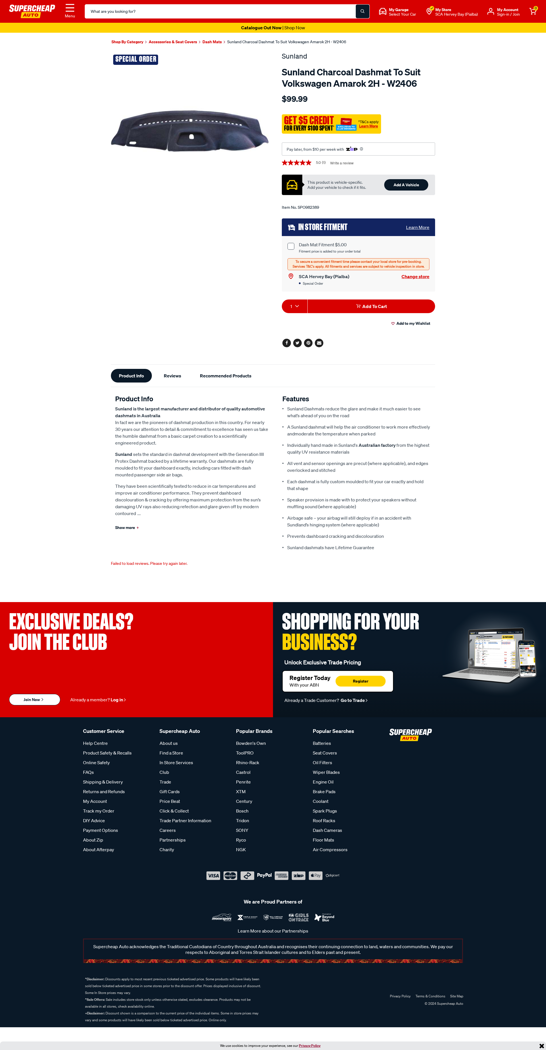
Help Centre (95, 743)
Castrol (243, 772)
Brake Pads (324, 791)
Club (164, 772)
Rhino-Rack (247, 762)
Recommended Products (225, 376)
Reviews (172, 376)
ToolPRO (245, 753)
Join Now (32, 699)
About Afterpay (98, 849)
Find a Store (171, 753)
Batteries (322, 743)
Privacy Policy (309, 1045)
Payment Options (100, 830)
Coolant (320, 801)
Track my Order (98, 811)
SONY (242, 830)
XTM (241, 791)
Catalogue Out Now (273, 27)
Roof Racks (324, 820)
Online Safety (96, 762)
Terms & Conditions (430, 996)
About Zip (93, 840)
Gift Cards (170, 791)
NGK (241, 849)
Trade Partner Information (185, 820)
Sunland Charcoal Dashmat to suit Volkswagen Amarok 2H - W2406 (286, 41)
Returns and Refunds (104, 791)
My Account (95, 801)
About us (169, 743)
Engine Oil (323, 782)
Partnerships (173, 840)
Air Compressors (330, 849)
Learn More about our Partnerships (273, 931)
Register (360, 681)
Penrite (243, 782)
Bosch (242, 811)
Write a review (341, 163)
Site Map (456, 996)
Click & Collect (174, 811)
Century (244, 801)
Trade (165, 782)
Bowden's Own (251, 743)
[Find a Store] (429, 11)
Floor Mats (323, 840)
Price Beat (170, 801)
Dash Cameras (327, 830)
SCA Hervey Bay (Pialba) (456, 14)
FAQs (88, 772)
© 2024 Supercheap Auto (443, 1003)
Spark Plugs (325, 811)
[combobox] (294, 306)
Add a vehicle (406, 184)
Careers (168, 830)
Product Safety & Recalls (107, 753)
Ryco (241, 840)
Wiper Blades (326, 772)
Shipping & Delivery (103, 782)
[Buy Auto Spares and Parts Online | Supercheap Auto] (32, 11)
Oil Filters (322, 762)
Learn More (368, 126)
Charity (167, 849)
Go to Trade (352, 700)
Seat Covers (325, 753)
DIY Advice (94, 820)
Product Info (131, 376)
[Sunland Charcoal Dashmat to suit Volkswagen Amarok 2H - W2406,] (190, 131)
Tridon (242, 820)
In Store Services (176, 762)
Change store (415, 276)
